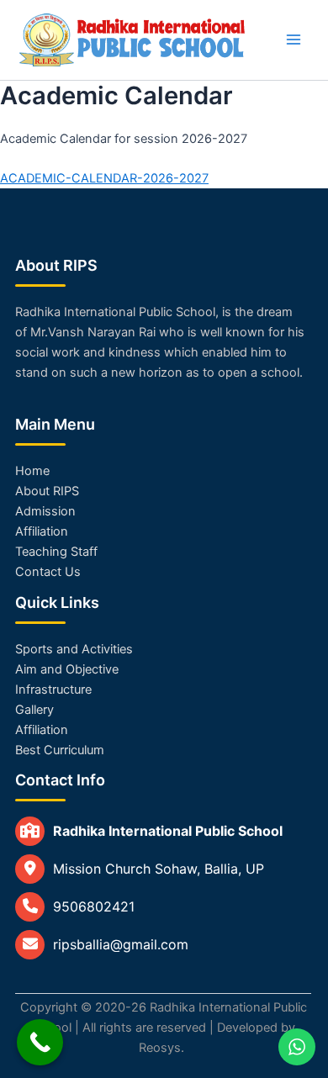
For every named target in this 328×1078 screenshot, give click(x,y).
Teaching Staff (56, 551)
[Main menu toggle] (293, 39)
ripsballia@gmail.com (120, 944)
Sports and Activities (74, 649)
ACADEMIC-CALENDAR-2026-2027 (104, 178)
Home (32, 470)
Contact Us (48, 571)
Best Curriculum (59, 750)
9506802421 (94, 906)
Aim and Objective (67, 669)
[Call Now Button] (40, 1042)
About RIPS (47, 491)
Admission (45, 511)
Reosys (160, 1047)
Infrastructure (53, 689)
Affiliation (41, 531)
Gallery (34, 709)
